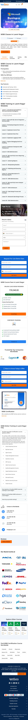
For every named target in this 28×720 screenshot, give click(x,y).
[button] (21, 294)
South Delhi (9, 655)
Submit (6, 248)
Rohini (11, 658)
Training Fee (19, 57)
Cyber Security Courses (11, 465)
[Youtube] (16, 683)
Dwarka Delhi (5, 658)
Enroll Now (5, 52)
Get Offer (14, 385)
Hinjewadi (4, 649)
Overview (4, 57)
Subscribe (21, 674)
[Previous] (1, 358)
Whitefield (12, 652)
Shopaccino (16, 718)
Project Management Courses (12, 455)
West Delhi (17, 655)
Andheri (24, 652)
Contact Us (14, 341)
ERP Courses (8, 462)
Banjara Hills (4, 652)
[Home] (5, 5)
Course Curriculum (12, 57)
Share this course (14, 29)
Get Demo (14, 275)
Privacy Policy (16, 716)
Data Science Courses (10, 474)
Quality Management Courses (12, 468)
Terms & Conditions (8, 716)
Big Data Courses (9, 449)
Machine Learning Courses (11, 480)
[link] (16, 4)
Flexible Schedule (6, 98)
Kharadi (10, 649)
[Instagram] (18, 683)
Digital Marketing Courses (11, 471)
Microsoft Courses (9, 477)
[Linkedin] (14, 683)
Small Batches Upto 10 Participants (10, 91)
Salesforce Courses (10, 458)
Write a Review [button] (6, 541)
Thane (18, 652)
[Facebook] (10, 683)
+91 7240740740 (9, 214)
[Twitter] (12, 683)
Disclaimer (21, 716)
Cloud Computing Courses (11, 446)
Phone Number (5, 231)
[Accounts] (19, 4)
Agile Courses (9, 452)
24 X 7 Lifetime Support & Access (10, 93)
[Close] (26, 1)
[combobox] (3, 233)
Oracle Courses (9, 483)
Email (4, 227)
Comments (5, 239)
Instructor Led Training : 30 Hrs (10, 87)
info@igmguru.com (21, 1)
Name (4, 223)
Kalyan (3, 655)
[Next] (26, 358)
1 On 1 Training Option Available (10, 96)
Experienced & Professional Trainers (11, 89)
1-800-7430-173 (8, 211)
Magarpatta (17, 649)
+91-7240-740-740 (7, 1)
